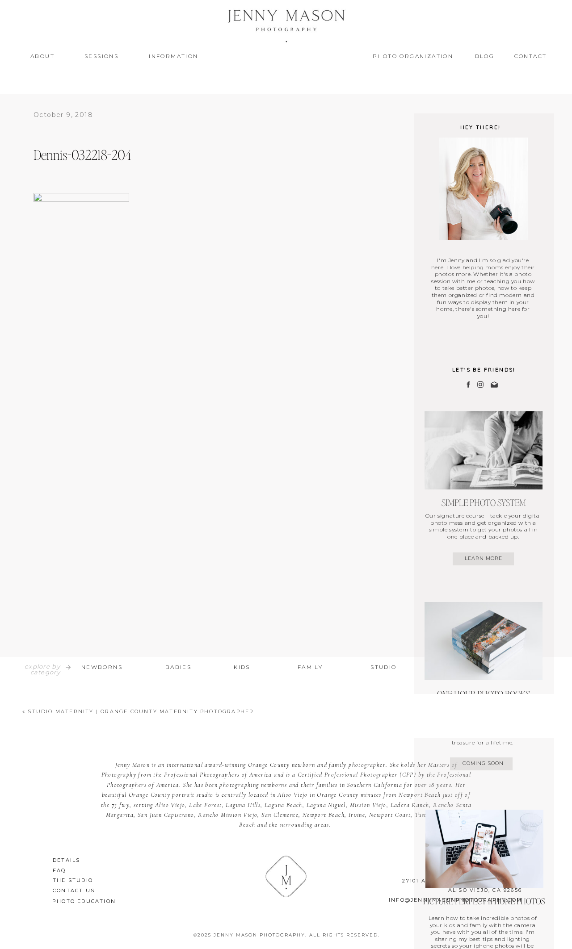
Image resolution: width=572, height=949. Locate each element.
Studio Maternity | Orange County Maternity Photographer (141, 711)
